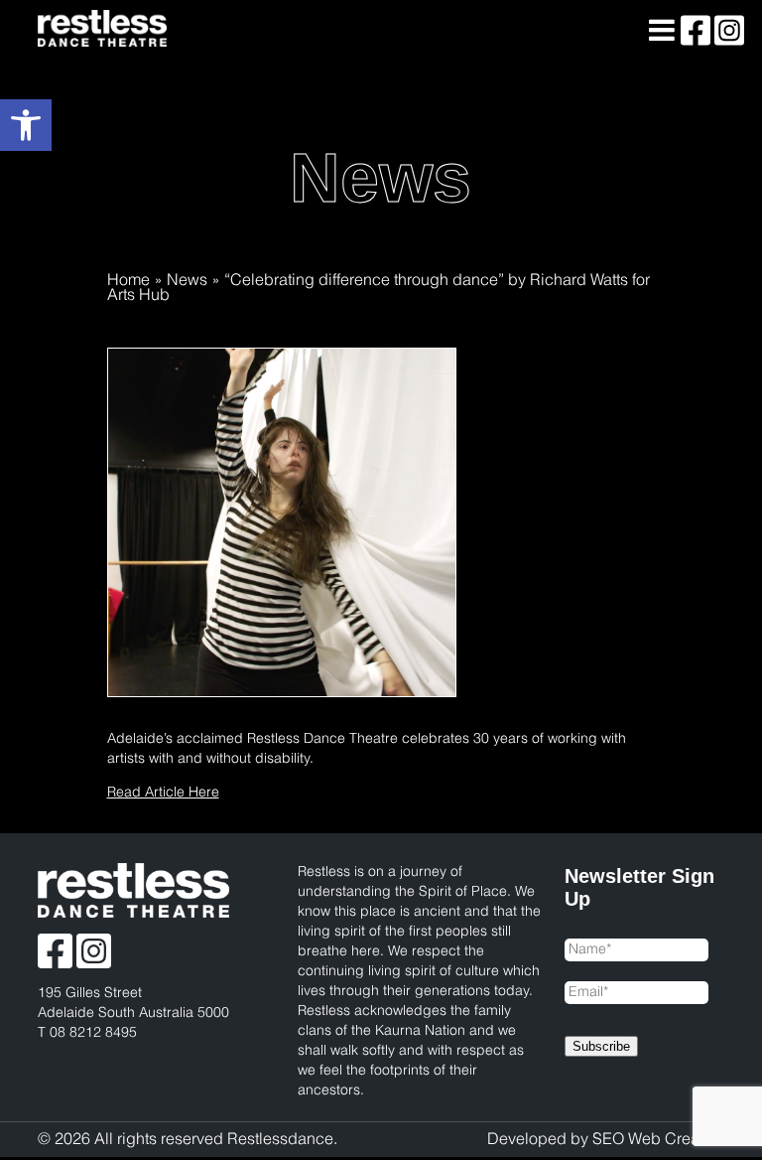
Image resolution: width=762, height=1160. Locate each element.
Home (128, 280)
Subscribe (601, 1046)
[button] (26, 125)
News (187, 280)
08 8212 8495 (93, 1033)
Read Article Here (163, 793)
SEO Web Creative (658, 1139)
